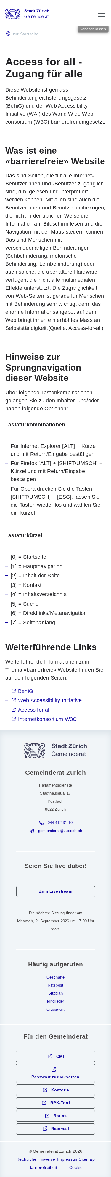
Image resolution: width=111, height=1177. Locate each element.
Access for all (34, 710)
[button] (101, 13)
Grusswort (55, 1009)
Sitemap (86, 1159)
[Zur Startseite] (27, 14)
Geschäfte (55, 977)
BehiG (25, 691)
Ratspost (56, 985)
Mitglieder (55, 1001)
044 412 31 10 (60, 823)
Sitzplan (55, 993)
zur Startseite (25, 34)
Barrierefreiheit (42, 1167)
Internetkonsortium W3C (47, 719)
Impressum (67, 1159)
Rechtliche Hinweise (35, 1159)
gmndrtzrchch (60, 831)
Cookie (76, 1167)
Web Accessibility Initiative (50, 700)
